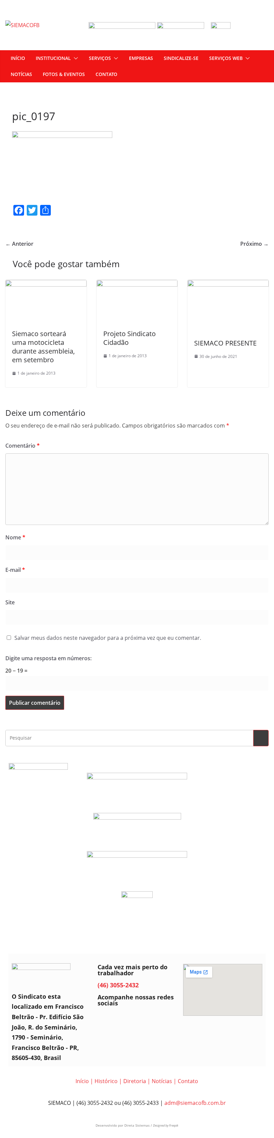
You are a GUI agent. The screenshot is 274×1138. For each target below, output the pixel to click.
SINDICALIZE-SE (181, 58)
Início (82, 1081)
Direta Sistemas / (138, 1125)
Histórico (106, 1081)
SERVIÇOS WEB (226, 58)
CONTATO (106, 74)
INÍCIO (18, 58)
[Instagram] (124, 1019)
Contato (188, 1081)
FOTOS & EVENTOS (64, 74)
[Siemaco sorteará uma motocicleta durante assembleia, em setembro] (46, 284)
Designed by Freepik (165, 1125)
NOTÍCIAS (21, 74)
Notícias (162, 1081)
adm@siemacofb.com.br (195, 1103)
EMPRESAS (141, 58)
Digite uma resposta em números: (48, 658)
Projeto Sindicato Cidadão (129, 338)
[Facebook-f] (106, 1019)
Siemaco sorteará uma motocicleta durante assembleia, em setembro (43, 346)
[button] (74, 58)
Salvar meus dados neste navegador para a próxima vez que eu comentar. (107, 637)
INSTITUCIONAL (53, 58)
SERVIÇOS (100, 58)
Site (10, 602)
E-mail (15, 570)
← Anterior (19, 243)
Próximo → (254, 243)
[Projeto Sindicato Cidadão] (137, 284)
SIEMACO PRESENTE (225, 343)
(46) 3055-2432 (118, 985)
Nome (15, 537)
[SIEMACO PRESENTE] (228, 284)
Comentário (22, 445)
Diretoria (134, 1081)
